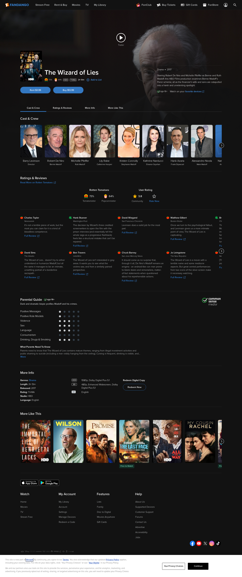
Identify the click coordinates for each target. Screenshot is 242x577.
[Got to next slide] (221, 145)
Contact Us (140, 522)
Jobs (137, 537)
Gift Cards (102, 522)
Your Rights (94, 563)
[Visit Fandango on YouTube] (199, 543)
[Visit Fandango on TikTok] (218, 543)
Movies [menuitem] (76, 5)
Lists (99, 501)
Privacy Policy (112, 559)
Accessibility (141, 532)
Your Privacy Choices (173, 566)
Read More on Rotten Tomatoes (36, 182)
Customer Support (144, 512)
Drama (32, 380)
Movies (23, 507)
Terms (66, 559)
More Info (90, 108)
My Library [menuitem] (100, 5)
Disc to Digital (104, 512)
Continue (198, 566)
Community (137, 201)
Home (23, 501)
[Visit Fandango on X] (205, 543)
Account (63, 507)
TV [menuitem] (87, 5)
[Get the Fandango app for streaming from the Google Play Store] (49, 483)
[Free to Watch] (134, 441)
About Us (140, 501)
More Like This (115, 108)
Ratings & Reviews (62, 108)
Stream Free (26, 517)
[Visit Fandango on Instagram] (212, 543)
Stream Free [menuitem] (42, 5)
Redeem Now (134, 387)
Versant (29, 559)
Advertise (140, 527)
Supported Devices (145, 507)
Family (100, 507)
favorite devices (193, 91)
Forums (139, 517)
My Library (64, 501)
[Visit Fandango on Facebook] (192, 543)
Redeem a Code (67, 522)
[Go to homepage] (17, 5)
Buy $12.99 (68, 90)
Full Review (30, 235)
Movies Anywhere (106, 517)
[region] (121, 566)
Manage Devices (67, 517)
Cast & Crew (33, 108)
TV (21, 512)
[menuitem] (189, 5)
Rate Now (154, 201)
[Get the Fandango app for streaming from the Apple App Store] (29, 483)
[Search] (235, 5)
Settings (63, 512)
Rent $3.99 (35, 90)
